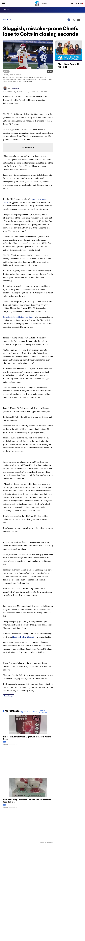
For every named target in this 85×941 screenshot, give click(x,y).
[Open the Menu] (4, 3)
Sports (7, 19)
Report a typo (8, 696)
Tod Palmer (15, 88)
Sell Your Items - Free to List (28, 712)
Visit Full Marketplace (43, 711)
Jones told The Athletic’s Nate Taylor (18, 316)
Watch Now (76, 3)
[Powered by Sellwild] (50, 842)
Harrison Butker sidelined (23, 636)
